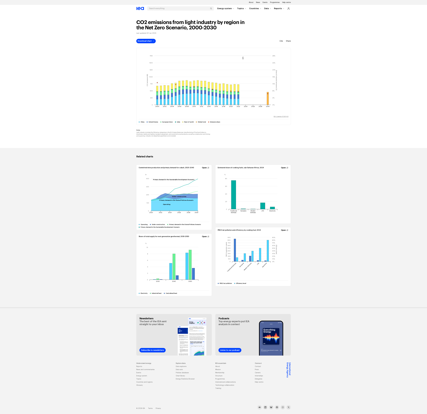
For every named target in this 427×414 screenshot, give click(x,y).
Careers (258, 373)
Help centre (286, 2)
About (251, 2)
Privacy (158, 408)
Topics (240, 8)
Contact (258, 366)
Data (266, 8)
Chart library (180, 376)
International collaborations (225, 382)
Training (218, 388)
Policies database (182, 373)
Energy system (224, 8)
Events (265, 2)
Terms (150, 408)
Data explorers (181, 366)
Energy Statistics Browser (185, 379)
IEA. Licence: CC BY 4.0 (281, 116)
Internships (259, 376)
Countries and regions (144, 382)
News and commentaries (145, 369)
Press (257, 369)
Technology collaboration (224, 385)
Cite (281, 41)
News (258, 2)
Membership (219, 373)
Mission (218, 369)
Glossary (139, 385)
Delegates (258, 379)
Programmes (275, 2)
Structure (218, 376)
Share (288, 41)
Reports (278, 8)
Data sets (179, 369)
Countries (254, 8)
